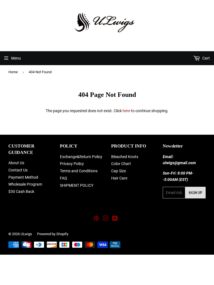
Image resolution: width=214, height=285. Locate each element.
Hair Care (119, 178)
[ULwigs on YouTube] (115, 219)
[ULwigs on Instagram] (105, 219)
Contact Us (18, 170)
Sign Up (195, 193)
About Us (16, 163)
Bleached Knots (124, 156)
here (126, 111)
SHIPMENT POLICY (76, 185)
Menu (16, 58)
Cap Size (118, 171)
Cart (205, 58)
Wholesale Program (25, 184)
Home (13, 72)
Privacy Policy (72, 163)
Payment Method (23, 177)
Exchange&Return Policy (81, 156)
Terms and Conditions (79, 171)
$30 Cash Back (21, 191)
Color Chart (121, 163)
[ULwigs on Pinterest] (96, 219)
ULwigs (26, 234)
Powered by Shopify (52, 234)
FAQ (63, 178)
